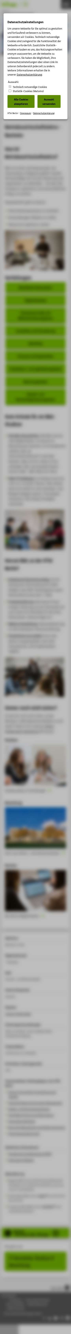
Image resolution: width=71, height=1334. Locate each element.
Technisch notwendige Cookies (30, 87)
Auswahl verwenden (49, 101)
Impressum (25, 113)
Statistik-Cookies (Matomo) (28, 91)
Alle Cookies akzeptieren (21, 101)
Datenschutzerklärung (29, 74)
